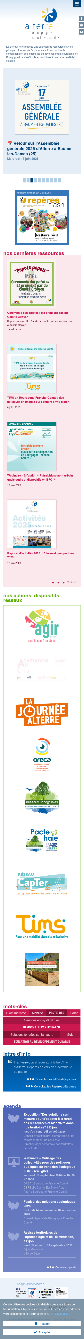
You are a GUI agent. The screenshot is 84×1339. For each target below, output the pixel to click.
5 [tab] (39, 180)
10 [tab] (59, 180)
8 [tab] (51, 180)
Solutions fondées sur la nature (31, 1034)
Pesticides (56, 1013)
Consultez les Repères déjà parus (55, 1086)
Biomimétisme (16, 1013)
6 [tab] (43, 180)
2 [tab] (28, 180)
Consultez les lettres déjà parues (56, 1079)
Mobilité (37, 1013)
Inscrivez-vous (24, 1062)
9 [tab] (55, 180)
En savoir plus (59, 1313)
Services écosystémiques (42, 1020)
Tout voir (72, 582)
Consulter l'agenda (65, 1267)
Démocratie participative (42, 1027)
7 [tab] (47, 180)
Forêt (74, 1013)
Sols (70, 1034)
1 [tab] (24, 180)
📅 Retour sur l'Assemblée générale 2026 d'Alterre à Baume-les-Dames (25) (40, 148)
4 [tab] (35, 180)
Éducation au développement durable (42, 1042)
